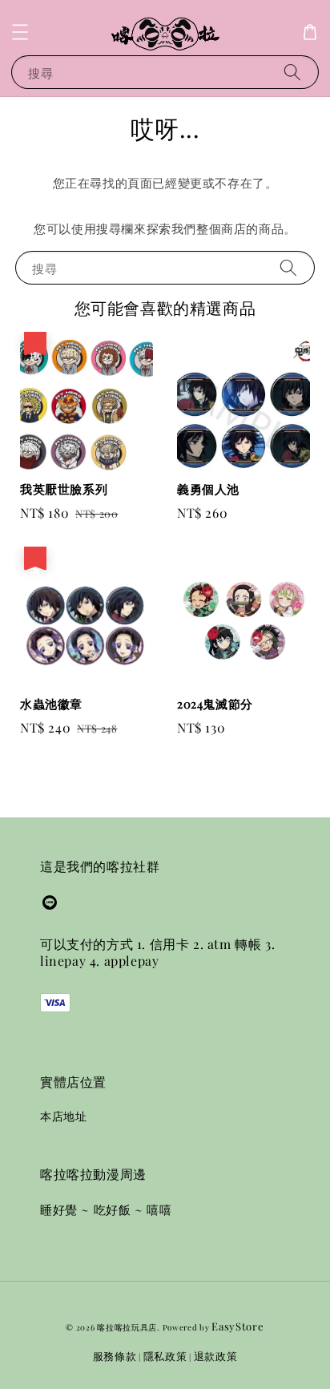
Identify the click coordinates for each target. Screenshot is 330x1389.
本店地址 (63, 1116)
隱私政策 (165, 1356)
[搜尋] (292, 71)
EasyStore (237, 1326)
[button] (20, 32)
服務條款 (115, 1356)
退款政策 (216, 1356)
